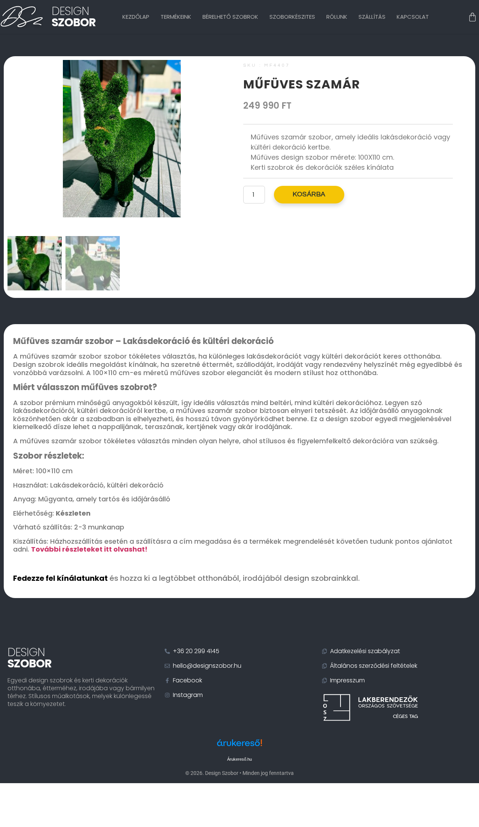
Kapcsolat (413, 17)
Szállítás (372, 17)
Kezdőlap (135, 17)
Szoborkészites (292, 17)
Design (74, 16)
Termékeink (176, 17)
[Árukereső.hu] (239, 746)
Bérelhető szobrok (230, 17)
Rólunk (336, 17)
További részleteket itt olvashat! (89, 549)
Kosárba (309, 194)
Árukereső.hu (239, 759)
